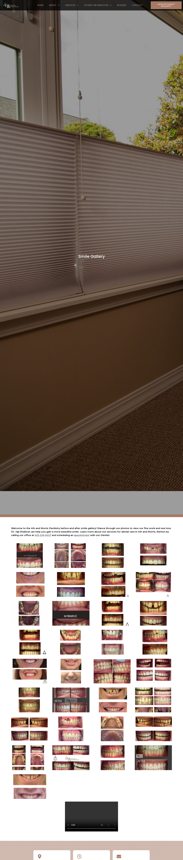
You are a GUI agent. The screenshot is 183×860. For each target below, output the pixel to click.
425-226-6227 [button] (43, 535)
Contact (137, 5)
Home (40, 5)
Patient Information (96, 5)
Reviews (121, 5)
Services (70, 5)
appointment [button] (81, 535)
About (52, 5)
